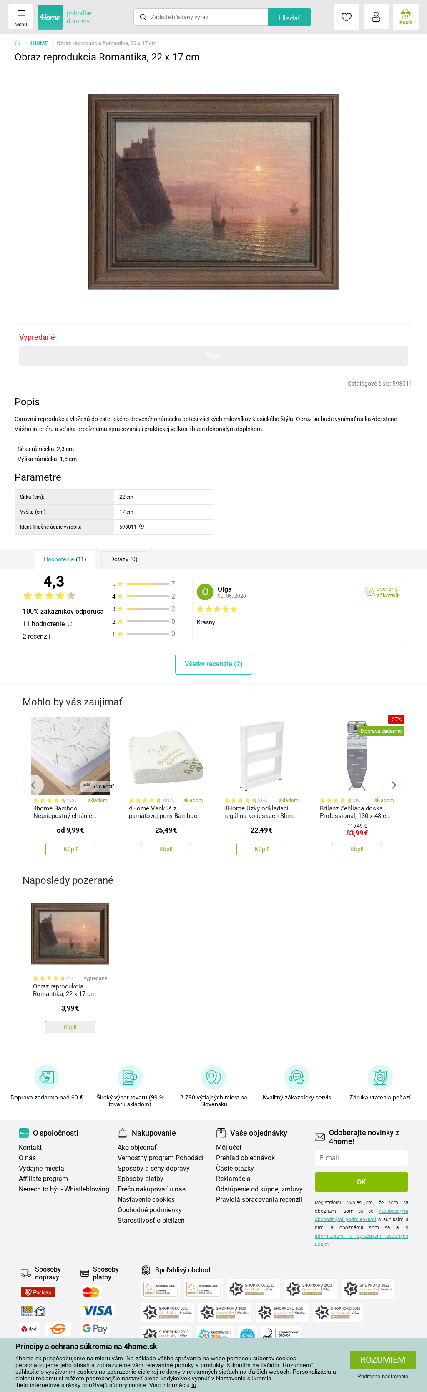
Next (393, 785)
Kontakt (30, 1147)
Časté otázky (235, 1168)
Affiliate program (43, 1179)
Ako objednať (137, 1147)
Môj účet (228, 1147)
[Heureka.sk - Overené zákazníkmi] (247, 1335)
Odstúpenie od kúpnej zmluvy (259, 1189)
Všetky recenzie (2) (214, 664)
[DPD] (29, 1329)
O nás (27, 1158)
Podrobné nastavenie (382, 1376)
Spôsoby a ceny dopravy (154, 1168)
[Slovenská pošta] (33, 1311)
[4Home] (20, 43)
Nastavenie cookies (146, 1199)
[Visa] (97, 1311)
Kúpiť (213, 355)
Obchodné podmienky (150, 1210)
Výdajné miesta (41, 1168)
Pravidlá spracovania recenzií (259, 1199)
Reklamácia (233, 1179)
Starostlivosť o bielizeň (151, 1220)
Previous (33, 785)
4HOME (39, 43)
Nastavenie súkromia (243, 1378)
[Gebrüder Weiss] (58, 1329)
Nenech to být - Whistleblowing (64, 1189)
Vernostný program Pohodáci (160, 1158)
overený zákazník (388, 592)
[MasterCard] (91, 1292)
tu (193, 1385)
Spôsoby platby (140, 1179)
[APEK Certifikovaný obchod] (281, 1335)
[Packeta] (38, 1292)
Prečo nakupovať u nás (152, 1189)
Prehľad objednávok (245, 1158)
